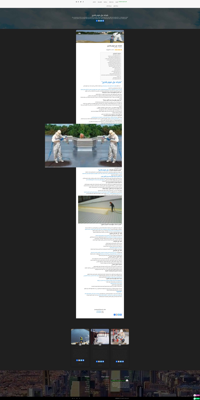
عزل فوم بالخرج (104, 169)
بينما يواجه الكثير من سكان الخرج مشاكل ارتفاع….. (112, 58)
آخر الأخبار (94, 2)
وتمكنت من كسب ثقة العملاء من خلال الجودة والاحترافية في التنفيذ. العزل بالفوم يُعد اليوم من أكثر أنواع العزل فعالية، (101, 89)
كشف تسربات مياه (106, 379)
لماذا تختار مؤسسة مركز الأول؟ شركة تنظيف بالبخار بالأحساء (110, 75)
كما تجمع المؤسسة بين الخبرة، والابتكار (115, 230)
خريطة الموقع (116, 6)
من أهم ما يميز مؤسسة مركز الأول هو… (113, 62)
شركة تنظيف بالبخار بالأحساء (98, 278)
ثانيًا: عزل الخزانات (117, 68)
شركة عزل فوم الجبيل (116, 77)
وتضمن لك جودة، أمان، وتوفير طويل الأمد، (92, 293)
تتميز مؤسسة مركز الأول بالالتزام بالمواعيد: (113, 59)
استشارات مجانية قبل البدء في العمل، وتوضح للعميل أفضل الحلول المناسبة (97, 192)
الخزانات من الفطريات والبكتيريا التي (116, 247)
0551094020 (99, 311)
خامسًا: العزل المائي (116, 72)
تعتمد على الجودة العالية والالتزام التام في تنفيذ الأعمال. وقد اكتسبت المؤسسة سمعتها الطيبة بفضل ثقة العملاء (102, 173)
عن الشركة (105, 2)
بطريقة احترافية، (103, 235)
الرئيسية (117, 2)
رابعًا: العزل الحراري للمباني (116, 71)
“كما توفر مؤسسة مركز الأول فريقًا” (114, 57)
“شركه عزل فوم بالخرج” (116, 54)
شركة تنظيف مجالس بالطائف (89, 269)
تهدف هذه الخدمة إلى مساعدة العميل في (91, 275)
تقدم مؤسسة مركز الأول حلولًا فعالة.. (114, 64)
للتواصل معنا (100, 2)
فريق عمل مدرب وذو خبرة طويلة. (116, 283)
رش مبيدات (107, 387)
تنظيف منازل (107, 381)
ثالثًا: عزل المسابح (117, 70)
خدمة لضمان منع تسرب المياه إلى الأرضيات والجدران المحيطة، (104, 252)
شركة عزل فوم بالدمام (116, 78)
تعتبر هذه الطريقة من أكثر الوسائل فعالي (114, 237)
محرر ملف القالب (109, 6)
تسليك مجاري (107, 383)
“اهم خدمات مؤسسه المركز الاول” (114, 66)
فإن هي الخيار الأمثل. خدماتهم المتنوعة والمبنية (110, 295)
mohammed (117, 398)
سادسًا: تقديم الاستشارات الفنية (115, 73)
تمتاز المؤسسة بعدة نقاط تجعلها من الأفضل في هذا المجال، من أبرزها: (109, 280)
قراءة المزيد (120, 365)
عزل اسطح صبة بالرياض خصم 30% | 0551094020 (100, 347)
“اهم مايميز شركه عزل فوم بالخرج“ (114, 61)
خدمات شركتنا (111, 2)
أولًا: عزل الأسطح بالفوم (116, 67)
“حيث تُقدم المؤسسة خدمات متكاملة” (114, 56)
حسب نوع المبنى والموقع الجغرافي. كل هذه (114, 193)
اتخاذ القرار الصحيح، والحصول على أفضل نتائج (114, 277)
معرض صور (87, 389)
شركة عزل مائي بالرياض (80, 347)
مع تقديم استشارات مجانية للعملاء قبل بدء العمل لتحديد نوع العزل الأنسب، (104, 117)
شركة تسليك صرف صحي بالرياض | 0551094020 (120, 347)
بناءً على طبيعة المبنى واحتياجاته (116, 118)
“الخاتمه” (118, 76)
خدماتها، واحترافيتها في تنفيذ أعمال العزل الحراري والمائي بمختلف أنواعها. (98, 229)
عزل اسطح (107, 389)
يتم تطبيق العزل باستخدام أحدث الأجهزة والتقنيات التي (95, 179)
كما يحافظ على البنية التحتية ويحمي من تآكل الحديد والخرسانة (111, 254)
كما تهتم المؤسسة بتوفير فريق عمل (114, 63)
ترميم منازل (107, 385)
